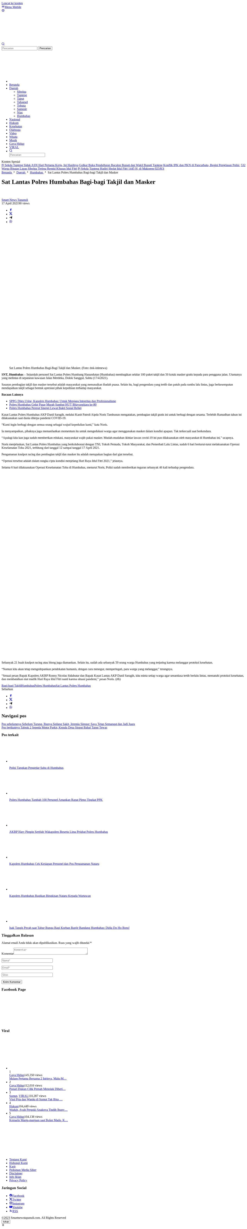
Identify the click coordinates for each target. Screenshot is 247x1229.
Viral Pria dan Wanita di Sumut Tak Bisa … (36, 1099)
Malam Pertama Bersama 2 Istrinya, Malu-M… (38, 1078)
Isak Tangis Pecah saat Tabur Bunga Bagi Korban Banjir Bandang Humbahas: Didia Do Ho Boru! (69, 927)
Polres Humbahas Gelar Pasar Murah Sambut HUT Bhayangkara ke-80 (52, 404)
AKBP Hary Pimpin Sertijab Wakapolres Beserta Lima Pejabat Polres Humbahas (58, 831)
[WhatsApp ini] (10, 221)
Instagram (18, 1203)
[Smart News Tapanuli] (30, 40)
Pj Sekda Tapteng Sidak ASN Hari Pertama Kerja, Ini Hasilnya (40, 165)
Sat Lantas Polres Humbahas (73, 685)
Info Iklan (15, 1176)
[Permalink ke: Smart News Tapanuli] (5, 196)
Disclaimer (15, 1173)
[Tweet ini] (10, 214)
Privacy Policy (18, 1180)
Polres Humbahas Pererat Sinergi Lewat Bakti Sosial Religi (45, 408)
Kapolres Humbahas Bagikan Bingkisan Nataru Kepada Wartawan (50, 895)
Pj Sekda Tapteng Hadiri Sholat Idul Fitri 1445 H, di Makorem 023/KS (121, 168)
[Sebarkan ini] (10, 210)
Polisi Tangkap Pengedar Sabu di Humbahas (36, 767)
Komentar (8, 953)
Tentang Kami (18, 1159)
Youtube (17, 1207)
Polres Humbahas (45, 685)
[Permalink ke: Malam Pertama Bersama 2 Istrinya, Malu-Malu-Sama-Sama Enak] (38, 1068)
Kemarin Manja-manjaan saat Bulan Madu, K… (38, 1120)
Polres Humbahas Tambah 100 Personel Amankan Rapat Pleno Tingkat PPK (56, 799)
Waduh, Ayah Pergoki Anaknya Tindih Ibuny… (38, 1109)
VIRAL (23, 1096)
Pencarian (45, 48)
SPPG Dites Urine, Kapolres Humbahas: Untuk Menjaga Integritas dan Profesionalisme (62, 401)
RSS (15, 1211)
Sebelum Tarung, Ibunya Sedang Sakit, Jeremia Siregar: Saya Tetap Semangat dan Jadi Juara (68, 724)
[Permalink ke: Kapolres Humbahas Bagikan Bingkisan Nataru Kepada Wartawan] (28, 889)
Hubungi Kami (18, 1163)
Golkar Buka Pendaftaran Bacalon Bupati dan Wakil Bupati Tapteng (120, 165)
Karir (12, 1166)
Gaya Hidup (16, 1075)
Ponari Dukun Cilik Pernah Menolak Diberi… (37, 1089)
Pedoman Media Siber (22, 1170)
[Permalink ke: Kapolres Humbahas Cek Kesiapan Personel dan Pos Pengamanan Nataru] (28, 857)
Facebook (18, 1195)
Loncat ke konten (12, 3)
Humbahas (27, 685)
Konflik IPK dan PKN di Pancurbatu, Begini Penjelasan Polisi (201, 165)
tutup (6, 1221)
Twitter (16, 1199)
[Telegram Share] (10, 218)
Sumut (13, 1096)
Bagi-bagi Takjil (11, 685)
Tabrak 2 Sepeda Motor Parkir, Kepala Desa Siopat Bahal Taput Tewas (54, 727)
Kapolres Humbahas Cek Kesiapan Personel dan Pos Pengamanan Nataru (54, 863)
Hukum (14, 1106)
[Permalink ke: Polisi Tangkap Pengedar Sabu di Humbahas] (28, 761)
